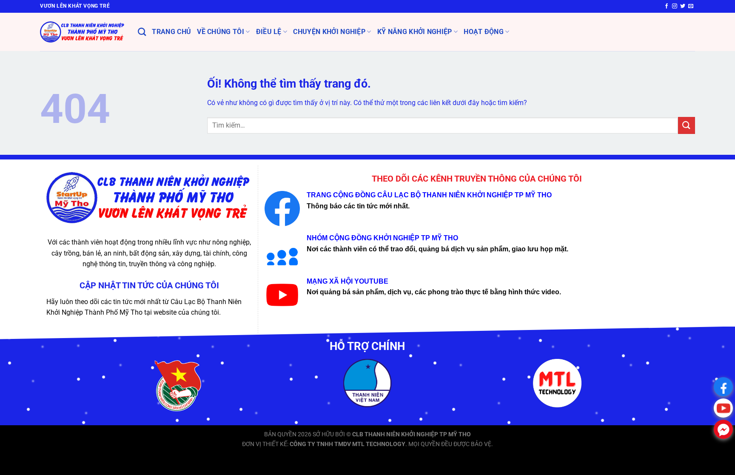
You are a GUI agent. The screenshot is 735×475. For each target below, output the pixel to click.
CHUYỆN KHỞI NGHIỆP (329, 32)
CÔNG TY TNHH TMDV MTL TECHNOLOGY (347, 444)
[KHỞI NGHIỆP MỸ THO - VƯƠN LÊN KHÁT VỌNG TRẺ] (82, 32)
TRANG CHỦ (171, 32)
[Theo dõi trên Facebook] (666, 6)
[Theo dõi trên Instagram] (674, 6)
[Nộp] (686, 125)
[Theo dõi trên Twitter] (682, 6)
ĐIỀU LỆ (269, 32)
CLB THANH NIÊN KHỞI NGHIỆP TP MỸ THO (411, 434)
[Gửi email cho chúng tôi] (690, 6)
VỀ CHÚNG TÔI (220, 32)
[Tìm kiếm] (142, 32)
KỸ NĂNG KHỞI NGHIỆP (414, 32)
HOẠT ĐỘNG (484, 32)
